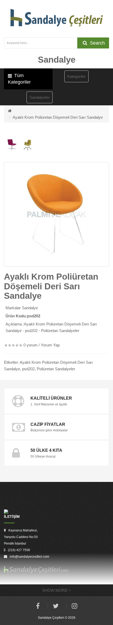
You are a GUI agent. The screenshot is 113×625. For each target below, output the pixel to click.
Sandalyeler (39, 97)
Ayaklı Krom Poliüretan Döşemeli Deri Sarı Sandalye (58, 117)
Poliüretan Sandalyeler (56, 369)
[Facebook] (38, 607)
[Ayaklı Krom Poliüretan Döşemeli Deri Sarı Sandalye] (56, 214)
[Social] (74, 607)
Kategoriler (76, 76)
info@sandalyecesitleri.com (29, 556)
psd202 (28, 369)
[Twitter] (56, 607)
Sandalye (30, 308)
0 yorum (30, 345)
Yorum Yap (50, 345)
